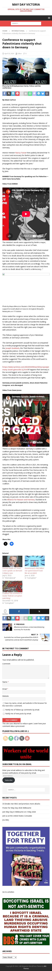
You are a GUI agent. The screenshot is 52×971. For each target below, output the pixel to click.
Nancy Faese (20, 153)
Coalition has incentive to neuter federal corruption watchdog (12, 595)
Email (4, 689)
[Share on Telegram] (38, 93)
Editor (20, 53)
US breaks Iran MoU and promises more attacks (21, 804)
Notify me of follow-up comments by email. (22, 710)
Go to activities (8, 892)
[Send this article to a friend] (21, 93)
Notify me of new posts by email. (18, 713)
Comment (6, 664)
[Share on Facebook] (4, 93)
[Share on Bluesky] (43, 93)
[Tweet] (39, 611)
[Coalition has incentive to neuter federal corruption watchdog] (12, 586)
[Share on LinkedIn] (13, 93)
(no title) (5, 820)
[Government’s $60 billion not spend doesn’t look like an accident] (35, 561)
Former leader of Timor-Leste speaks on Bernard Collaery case (12, 570)
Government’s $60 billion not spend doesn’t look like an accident (34, 570)
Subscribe (8, 780)
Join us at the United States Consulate (17, 816)
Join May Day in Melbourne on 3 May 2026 (19, 812)
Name (5, 682)
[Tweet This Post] (9, 93)
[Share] (19, 611)
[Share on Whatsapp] (30, 93)
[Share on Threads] (47, 93)
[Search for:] (26, 23)
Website (5, 696)
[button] (48, 18)
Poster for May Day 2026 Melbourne (16, 808)
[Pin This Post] (17, 93)
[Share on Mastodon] (34, 93)
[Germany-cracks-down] (26, 83)
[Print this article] (26, 93)
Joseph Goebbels (12, 348)
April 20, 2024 (9, 53)
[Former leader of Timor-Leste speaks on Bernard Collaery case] (12, 561)
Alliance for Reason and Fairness (21, 499)
